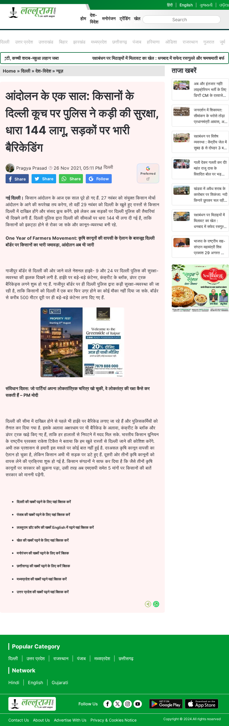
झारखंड (79, 42)
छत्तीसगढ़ (119, 42)
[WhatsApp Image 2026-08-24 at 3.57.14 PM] (82, 375)
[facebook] (107, 704)
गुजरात (208, 42)
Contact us (18, 720)
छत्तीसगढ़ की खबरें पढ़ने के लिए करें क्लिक (44, 566)
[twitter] (117, 704)
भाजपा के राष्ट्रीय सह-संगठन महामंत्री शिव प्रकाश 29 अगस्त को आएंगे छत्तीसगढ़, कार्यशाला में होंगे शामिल (209, 253)
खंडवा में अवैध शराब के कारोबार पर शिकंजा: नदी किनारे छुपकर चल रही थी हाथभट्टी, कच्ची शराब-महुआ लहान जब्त (210, 200)
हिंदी (170, 5)
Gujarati (60, 682)
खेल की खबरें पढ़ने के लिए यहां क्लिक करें (43, 540)
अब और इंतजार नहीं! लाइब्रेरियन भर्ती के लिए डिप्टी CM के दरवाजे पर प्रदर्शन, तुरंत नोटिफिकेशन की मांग (210, 95)
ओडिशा (171, 42)
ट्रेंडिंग (125, 18)
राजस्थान (190, 42)
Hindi (13, 682)
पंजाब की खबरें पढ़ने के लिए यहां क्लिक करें (43, 514)
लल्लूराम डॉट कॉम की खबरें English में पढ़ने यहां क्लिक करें (55, 527)
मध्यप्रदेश (99, 42)
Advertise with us (70, 720)
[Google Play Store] (166, 704)
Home (9, 71)
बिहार (63, 42)
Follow (102, 178)
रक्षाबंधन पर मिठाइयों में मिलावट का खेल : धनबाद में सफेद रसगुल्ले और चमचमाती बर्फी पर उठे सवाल (210, 226)
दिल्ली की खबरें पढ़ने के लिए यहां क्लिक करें (44, 501)
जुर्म (222, 42)
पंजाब (137, 42)
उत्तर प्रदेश (24, 42)
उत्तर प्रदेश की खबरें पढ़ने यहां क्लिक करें (43, 592)
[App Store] (201, 704)
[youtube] (137, 704)
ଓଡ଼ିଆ (224, 5)
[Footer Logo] (32, 704)
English (186, 5)
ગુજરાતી (206, 5)
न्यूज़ (59, 71)
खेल (137, 18)
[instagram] (127, 704)
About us (41, 720)
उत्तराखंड (46, 42)
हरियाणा (153, 42)
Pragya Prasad (31, 168)
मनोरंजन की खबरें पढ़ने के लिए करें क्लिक (43, 553)
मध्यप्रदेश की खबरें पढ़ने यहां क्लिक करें (42, 579)
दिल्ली (4, 42)
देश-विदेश (94, 18)
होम (83, 18)
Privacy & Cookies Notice (113, 720)
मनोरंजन (109, 18)
